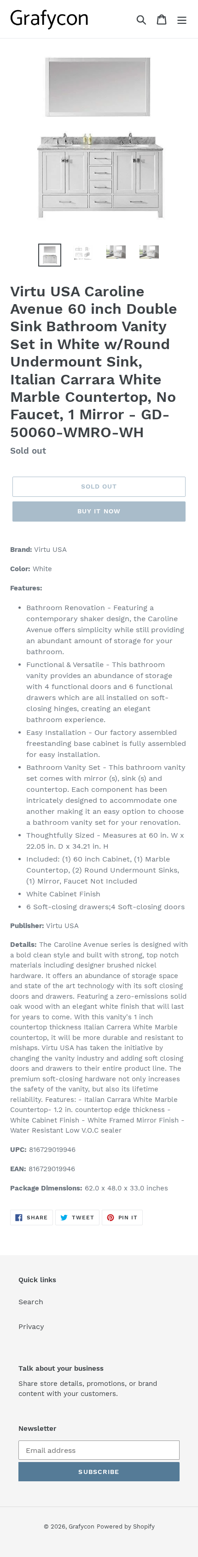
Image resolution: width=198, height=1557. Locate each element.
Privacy (31, 1326)
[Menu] (182, 19)
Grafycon (81, 1526)
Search (30, 1301)
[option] (49, 255)
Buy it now (99, 511)
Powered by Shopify (126, 1526)
